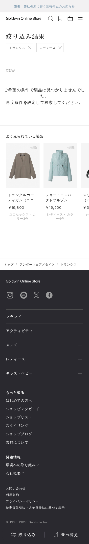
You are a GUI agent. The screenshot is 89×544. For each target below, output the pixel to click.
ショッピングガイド (23, 408)
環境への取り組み (21, 464)
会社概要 (13, 473)
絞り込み (27, 534)
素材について (17, 442)
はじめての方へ (19, 400)
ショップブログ (19, 433)
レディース (48, 48)
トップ (9, 264)
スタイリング (17, 425)
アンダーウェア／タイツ (37, 264)
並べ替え (69, 534)
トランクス (17, 48)
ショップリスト (19, 417)
